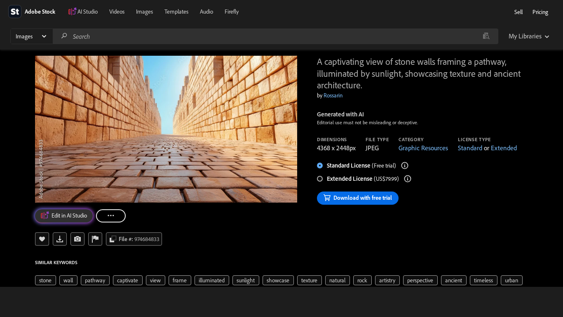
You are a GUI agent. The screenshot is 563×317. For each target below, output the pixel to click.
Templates (176, 11)
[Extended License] (408, 178)
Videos (116, 11)
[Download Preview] (60, 239)
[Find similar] (486, 36)
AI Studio (87, 11)
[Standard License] (405, 165)
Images (144, 11)
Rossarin (333, 95)
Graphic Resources (423, 148)
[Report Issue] (95, 239)
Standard (470, 148)
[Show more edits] (111, 215)
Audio (206, 11)
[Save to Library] (42, 239)
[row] (45, 280)
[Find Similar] (77, 239)
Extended (504, 148)
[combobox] (275, 36)
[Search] (64, 36)
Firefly (232, 11)
